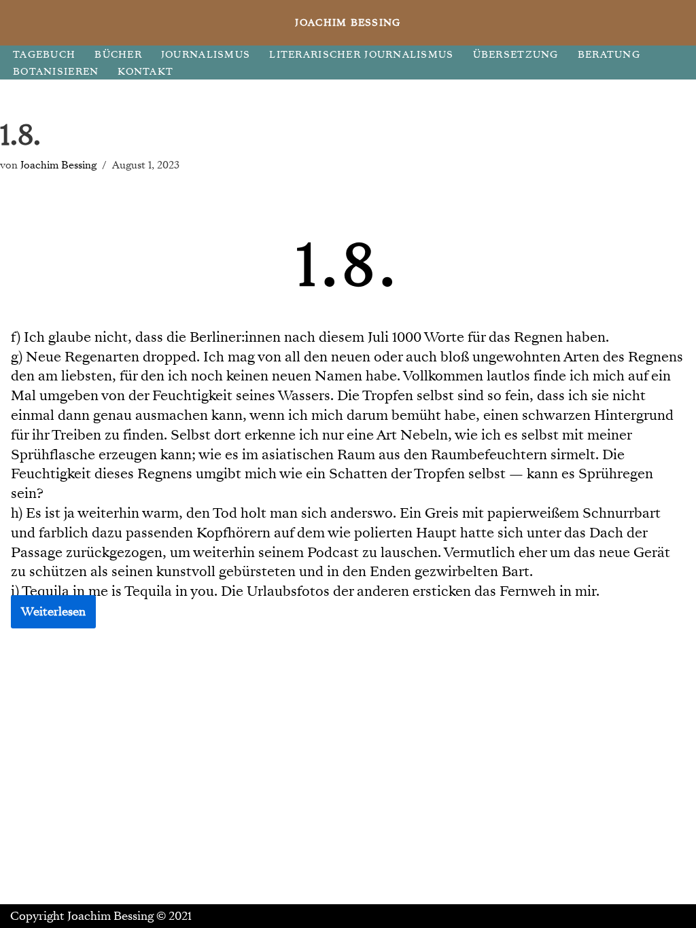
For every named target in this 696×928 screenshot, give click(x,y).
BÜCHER (118, 54)
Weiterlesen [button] (53, 612)
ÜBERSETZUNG (516, 54)
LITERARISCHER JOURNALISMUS (361, 54)
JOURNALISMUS (205, 54)
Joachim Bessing (58, 165)
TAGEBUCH (44, 54)
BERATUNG (609, 54)
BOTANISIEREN (56, 71)
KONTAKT (145, 71)
